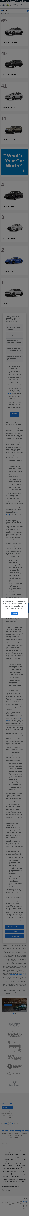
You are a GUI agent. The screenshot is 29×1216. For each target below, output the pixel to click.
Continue (14, 613)
